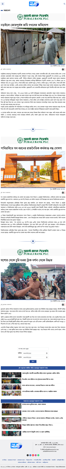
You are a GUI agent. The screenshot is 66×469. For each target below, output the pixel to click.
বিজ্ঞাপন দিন (29, 460)
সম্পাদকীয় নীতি (37, 460)
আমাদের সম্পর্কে (12, 460)
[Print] (63, 69)
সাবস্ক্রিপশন (45, 462)
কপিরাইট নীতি (60, 460)
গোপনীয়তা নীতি (46, 460)
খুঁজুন (33, 361)
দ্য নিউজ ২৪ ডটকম (10, 467)
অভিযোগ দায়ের (31, 462)
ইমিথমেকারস (62, 467)
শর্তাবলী (53, 460)
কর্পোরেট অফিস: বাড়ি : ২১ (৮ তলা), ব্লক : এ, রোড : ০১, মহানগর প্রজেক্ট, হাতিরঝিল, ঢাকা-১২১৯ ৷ (49, 444)
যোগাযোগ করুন (21, 460)
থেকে (20, 357)
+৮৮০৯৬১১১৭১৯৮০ (51, 447)
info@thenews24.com (49, 451)
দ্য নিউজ (4, 460)
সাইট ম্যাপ (38, 462)
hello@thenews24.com (52, 450)
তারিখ (20, 353)
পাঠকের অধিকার (22, 462)
